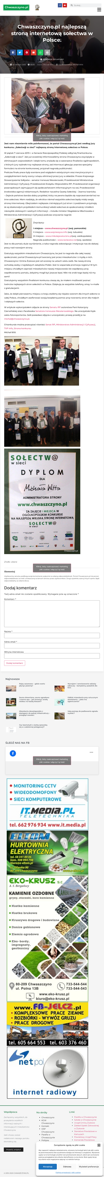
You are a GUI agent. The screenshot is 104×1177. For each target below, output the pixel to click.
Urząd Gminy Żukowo (84, 1123)
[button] (99, 1145)
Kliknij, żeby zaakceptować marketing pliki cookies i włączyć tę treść (52, 137)
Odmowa (67, 1166)
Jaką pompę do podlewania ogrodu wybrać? (83, 712)
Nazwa (8, 631)
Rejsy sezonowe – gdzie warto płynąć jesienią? (32, 685)
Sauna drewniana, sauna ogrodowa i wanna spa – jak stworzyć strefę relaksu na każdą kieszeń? (34, 699)
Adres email (10, 642)
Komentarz (10, 599)
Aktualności (58, 59)
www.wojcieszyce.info (56, 232)
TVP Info (8, 328)
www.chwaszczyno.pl (56, 228)
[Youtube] (65, 5)
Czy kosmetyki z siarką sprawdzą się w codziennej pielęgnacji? (33, 726)
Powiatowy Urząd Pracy (85, 1137)
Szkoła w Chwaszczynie (85, 1120)
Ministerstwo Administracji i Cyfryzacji (75, 324)
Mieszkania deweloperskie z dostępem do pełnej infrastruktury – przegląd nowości (34, 713)
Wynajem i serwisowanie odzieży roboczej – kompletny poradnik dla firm (82, 686)
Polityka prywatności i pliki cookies (68, 1172)
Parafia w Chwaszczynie (85, 1117)
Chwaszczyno (47, 1117)
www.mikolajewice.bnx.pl (59, 236)
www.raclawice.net (67, 240)
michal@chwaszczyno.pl (16, 319)
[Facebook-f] (60, 5)
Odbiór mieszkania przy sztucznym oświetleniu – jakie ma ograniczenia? (83, 699)
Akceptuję (47, 1166)
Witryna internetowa (14, 652)
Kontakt (45, 1126)
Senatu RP (55, 307)
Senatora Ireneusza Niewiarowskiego (54, 311)
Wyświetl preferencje (89, 1166)
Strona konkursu (22, 328)
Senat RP (50, 324)
